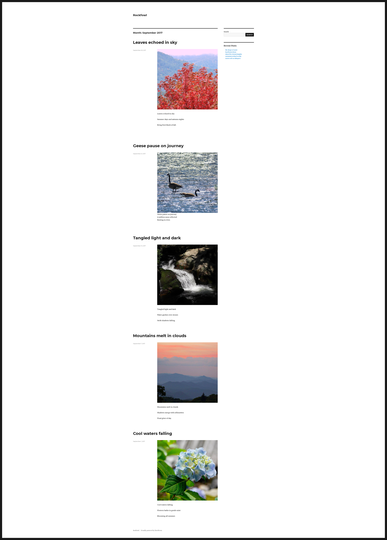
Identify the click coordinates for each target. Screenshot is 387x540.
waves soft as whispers (233, 58)
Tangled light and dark (157, 237)
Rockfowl (140, 15)
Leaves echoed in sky (155, 42)
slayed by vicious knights (233, 54)
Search (226, 32)
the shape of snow (231, 50)
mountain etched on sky (233, 56)
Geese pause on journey (158, 145)
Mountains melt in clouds (159, 335)
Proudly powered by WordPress (151, 530)
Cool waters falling (152, 433)
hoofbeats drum (230, 52)
